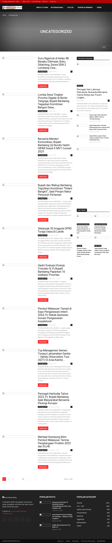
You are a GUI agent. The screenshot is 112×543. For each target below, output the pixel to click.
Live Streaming (36, 1)
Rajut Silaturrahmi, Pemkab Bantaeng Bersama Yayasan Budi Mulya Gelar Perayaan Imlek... (99, 127)
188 (23, 479)
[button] (107, 7)
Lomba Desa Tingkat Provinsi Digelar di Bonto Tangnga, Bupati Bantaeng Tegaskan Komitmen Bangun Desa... (53, 101)
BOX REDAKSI (101, 541)
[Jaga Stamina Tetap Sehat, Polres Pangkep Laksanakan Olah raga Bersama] (102, 241)
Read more (43, 86)
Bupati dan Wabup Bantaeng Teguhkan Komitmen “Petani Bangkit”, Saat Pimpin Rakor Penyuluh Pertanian (55, 190)
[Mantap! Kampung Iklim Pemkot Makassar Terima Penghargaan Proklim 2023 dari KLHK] (18, 447)
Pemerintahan (82, 513)
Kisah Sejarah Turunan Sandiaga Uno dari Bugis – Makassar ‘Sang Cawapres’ (62, 516)
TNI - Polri (98, 246)
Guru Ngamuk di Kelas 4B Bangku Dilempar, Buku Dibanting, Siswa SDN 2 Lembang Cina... (53, 63)
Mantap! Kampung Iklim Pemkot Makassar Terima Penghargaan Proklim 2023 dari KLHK (54, 441)
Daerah (79, 246)
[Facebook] (93, 1)
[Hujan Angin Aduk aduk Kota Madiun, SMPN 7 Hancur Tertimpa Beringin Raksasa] (82, 118)
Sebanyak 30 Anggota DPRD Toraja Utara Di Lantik (55, 230)
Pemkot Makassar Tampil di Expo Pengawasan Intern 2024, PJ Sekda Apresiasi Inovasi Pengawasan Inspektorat (55, 315)
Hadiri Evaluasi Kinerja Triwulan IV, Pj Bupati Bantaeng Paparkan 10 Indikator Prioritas (51, 270)
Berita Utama (42, 7)
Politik (70, 7)
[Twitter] (97, 1)
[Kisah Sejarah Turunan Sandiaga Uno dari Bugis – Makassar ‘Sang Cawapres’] (45, 517)
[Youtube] (108, 1)
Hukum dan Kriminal (83, 224)
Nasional (79, 85)
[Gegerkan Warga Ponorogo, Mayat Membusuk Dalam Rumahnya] (102, 220)
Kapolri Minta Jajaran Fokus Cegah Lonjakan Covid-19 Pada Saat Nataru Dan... (98, 138)
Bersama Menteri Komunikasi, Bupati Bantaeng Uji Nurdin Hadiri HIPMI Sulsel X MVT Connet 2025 (54, 145)
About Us (45, 1)
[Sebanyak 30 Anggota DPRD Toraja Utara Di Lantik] (18, 239)
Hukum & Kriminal (85, 7)
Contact (67, 541)
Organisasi (80, 519)
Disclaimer (75, 541)
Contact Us (53, 1)
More (99, 7)
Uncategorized (42, 71)
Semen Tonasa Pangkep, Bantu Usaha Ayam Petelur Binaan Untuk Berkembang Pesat (84, 252)
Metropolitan (81, 522)
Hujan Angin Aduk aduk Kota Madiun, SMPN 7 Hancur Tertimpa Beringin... (98, 117)
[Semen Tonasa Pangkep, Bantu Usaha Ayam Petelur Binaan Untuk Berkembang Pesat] (84, 241)
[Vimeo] (100, 1)
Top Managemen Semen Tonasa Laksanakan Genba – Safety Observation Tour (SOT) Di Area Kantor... (54, 355)
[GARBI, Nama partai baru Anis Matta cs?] (45, 528)
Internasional (57, 7)
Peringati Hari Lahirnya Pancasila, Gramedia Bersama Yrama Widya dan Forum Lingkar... (92, 93)
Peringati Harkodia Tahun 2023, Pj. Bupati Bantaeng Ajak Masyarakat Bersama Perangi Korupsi (53, 398)
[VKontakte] (104, 1)
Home (4, 15)
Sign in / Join (26, 1)
